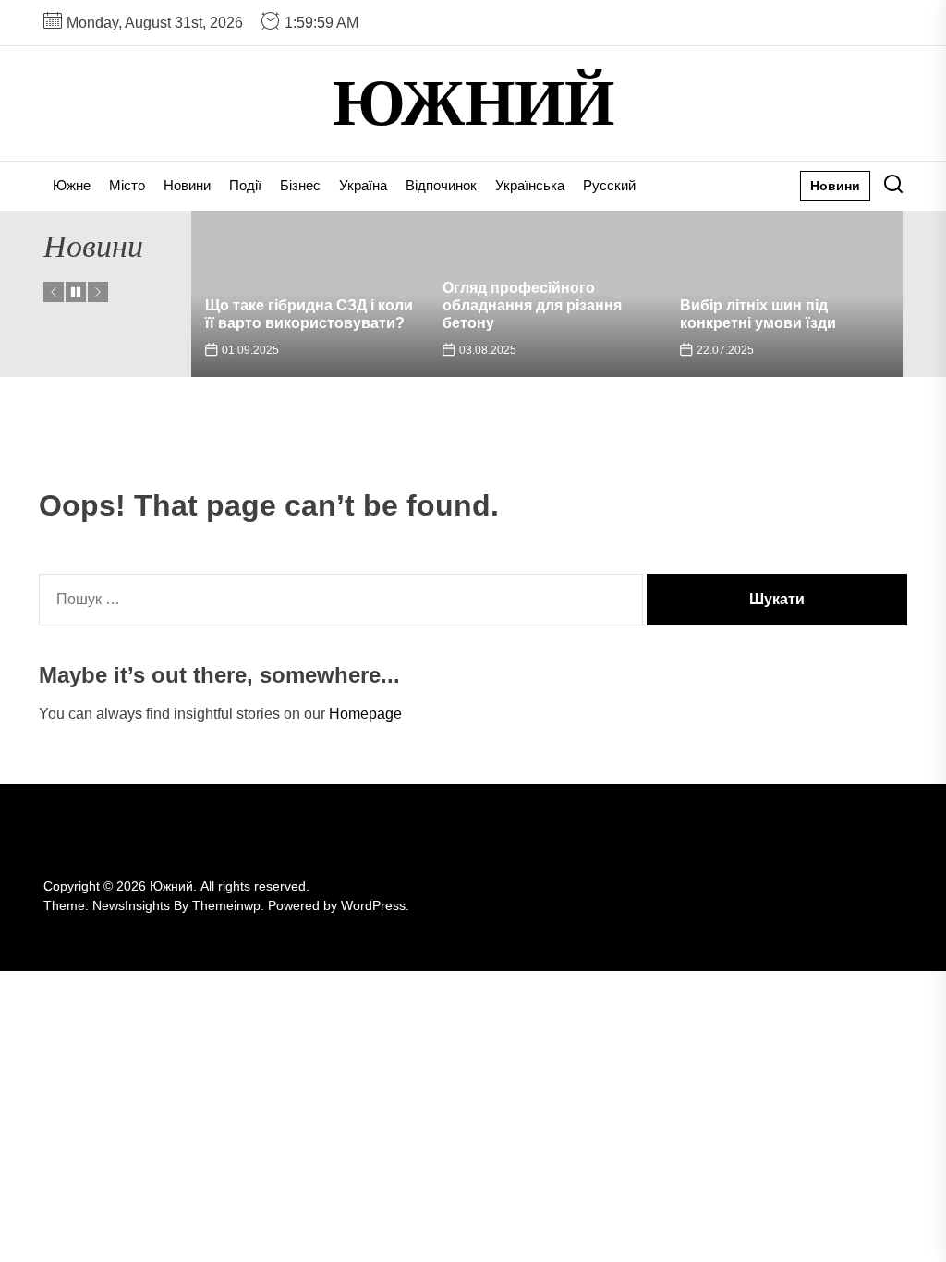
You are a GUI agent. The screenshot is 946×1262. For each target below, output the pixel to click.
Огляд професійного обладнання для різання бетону (532, 305)
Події (245, 185)
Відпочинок (441, 185)
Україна (363, 185)
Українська (529, 185)
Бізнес (300, 185)
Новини (187, 185)
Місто (127, 185)
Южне (72, 185)
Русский (609, 185)
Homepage (365, 714)
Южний (473, 103)
